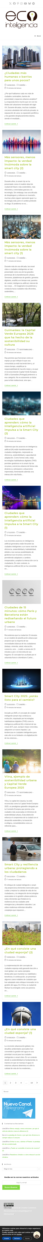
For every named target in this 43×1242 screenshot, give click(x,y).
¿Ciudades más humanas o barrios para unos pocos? (18, 76)
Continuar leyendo (11, 124)
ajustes (19, 1234)
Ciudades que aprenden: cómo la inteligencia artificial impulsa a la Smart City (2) (21, 426)
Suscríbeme (11, 1187)
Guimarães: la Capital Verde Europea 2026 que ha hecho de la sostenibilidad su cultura (20, 337)
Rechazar (17, 1238)
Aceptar (6, 1238)
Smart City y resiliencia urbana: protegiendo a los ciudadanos (21, 868)
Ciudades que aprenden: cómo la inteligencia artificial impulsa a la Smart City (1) (21, 520)
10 (32, 1083)
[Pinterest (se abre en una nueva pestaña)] (18, 3)
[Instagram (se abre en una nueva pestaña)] (21, 3)
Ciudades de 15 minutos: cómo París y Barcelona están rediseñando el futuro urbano (21, 615)
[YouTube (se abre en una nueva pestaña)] (25, 3)
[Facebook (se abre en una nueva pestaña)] (14, 3)
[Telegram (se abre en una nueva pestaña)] (33, 3)
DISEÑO (22, 85)
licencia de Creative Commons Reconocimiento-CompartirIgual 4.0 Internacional (20, 1211)
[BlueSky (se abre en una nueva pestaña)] (30, 3)
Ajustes (27, 1238)
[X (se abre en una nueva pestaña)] (10, 3)
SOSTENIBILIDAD (25, 349)
